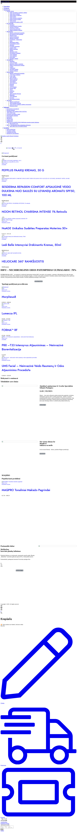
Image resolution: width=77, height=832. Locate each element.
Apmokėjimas (4, 822)
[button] (4, 164)
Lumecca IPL (9, 313)
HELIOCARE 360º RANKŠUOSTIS (23, 261)
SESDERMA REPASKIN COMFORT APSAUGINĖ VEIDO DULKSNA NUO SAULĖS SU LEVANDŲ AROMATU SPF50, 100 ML (38, 191)
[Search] (38, 140)
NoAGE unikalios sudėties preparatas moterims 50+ (35, 228)
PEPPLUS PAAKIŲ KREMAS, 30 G (23, 170)
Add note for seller (5, 825)
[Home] (38, 606)
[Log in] (1, 138)
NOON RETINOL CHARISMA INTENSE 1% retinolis (34, 212)
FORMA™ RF (10, 330)
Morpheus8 (9, 297)
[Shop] (38, 608)
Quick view (4, 163)
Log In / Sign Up (5, 1)
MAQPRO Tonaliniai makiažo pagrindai (26, 490)
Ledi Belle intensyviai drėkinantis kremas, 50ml (31, 245)
